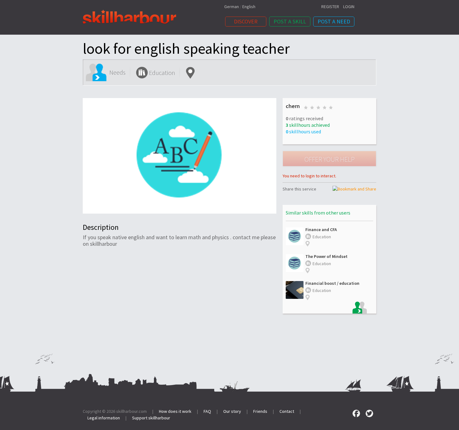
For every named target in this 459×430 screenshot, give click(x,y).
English (248, 6)
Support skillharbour (151, 418)
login (348, 6)
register (330, 6)
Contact (286, 411)
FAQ (207, 411)
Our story (232, 411)
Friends (260, 411)
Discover (246, 21)
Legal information (103, 418)
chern (293, 106)
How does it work (175, 411)
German (231, 6)
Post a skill (290, 21)
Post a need (334, 21)
